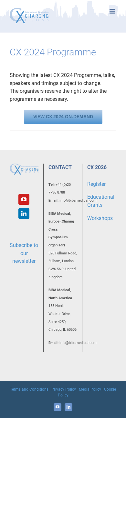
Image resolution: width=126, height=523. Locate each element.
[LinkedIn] (23, 213)
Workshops (100, 218)
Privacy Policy (63, 389)
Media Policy (90, 389)
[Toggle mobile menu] (113, 11)
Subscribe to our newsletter (24, 253)
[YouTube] (23, 199)
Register (96, 184)
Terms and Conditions (29, 389)
